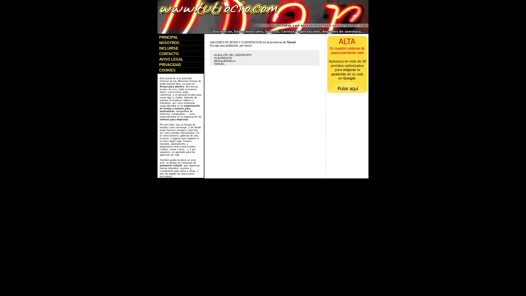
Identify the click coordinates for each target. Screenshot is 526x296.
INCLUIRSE (168, 48)
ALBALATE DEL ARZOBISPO (232, 54)
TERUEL (219, 64)
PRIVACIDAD (170, 65)
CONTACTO (169, 54)
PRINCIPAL (168, 37)
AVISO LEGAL (171, 59)
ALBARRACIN (223, 57)
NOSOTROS (169, 43)
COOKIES (167, 70)
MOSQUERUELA (225, 60)
